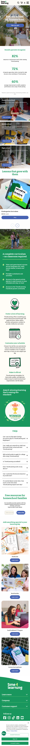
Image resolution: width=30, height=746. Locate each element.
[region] (15, 733)
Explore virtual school (19, 141)
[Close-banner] (28, 722)
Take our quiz (15, 25)
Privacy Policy (13, 730)
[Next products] (17, 225)
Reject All (15, 739)
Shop (15, 217)
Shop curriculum (6, 117)
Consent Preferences (15, 734)
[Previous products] (12, 225)
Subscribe (21, 513)
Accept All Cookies (15, 743)
